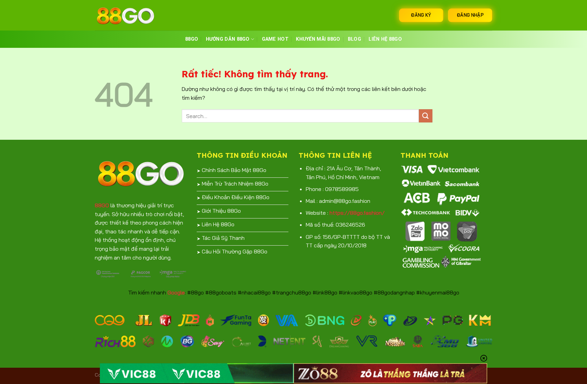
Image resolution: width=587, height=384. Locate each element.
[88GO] (129, 15)
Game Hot (275, 39)
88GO (191, 39)
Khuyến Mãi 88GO (318, 39)
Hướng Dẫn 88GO (228, 39)
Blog (354, 39)
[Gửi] (425, 115)
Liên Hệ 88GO (385, 39)
